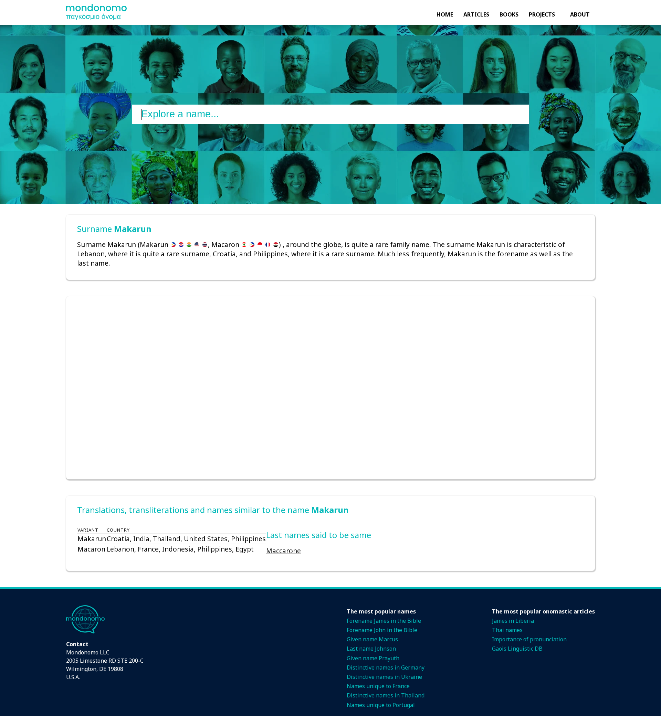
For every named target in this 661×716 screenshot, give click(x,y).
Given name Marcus (372, 639)
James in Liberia (513, 620)
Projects (542, 14)
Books (509, 14)
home (445, 14)
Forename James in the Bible (384, 620)
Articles (476, 14)
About (580, 14)
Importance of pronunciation (529, 639)
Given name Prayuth (373, 658)
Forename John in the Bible (382, 630)
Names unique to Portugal (381, 705)
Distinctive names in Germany (385, 667)
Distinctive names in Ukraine (384, 677)
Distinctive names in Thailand (385, 695)
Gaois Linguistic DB (517, 648)
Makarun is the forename (488, 253)
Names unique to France (378, 686)
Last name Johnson (371, 648)
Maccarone (283, 550)
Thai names (507, 630)
